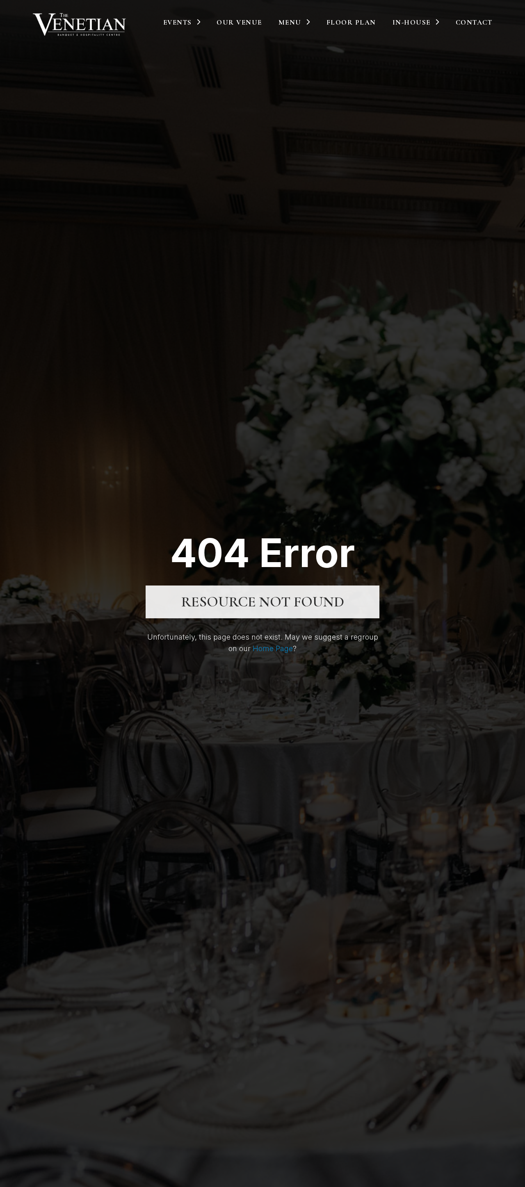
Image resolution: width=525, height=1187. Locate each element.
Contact (474, 22)
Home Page (273, 648)
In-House (412, 22)
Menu (289, 22)
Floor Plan (351, 22)
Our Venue (239, 22)
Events (177, 22)
